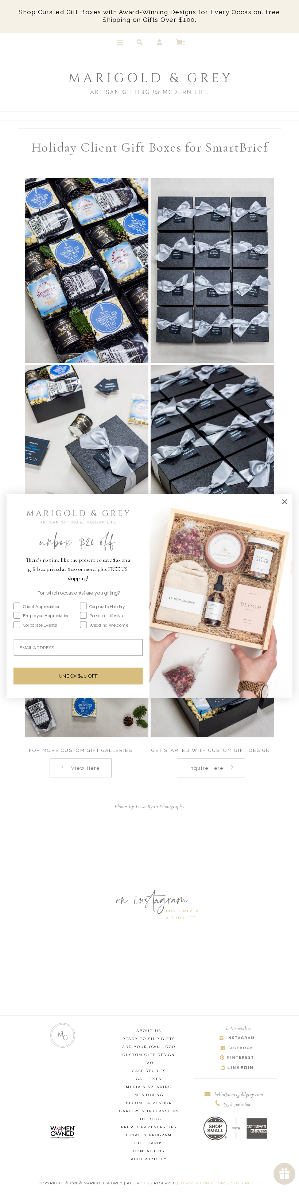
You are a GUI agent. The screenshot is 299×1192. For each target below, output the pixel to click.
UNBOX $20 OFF (78, 676)
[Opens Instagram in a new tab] (237, 1038)
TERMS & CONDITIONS (203, 1183)
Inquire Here (206, 768)
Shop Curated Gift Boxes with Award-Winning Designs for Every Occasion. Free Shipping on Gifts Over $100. (149, 15)
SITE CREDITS (245, 1183)
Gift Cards (149, 1143)
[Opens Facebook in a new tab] (237, 1048)
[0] (179, 42)
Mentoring (149, 1095)
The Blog (149, 1119)
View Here (85, 768)
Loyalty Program (149, 1135)
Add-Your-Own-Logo (148, 1047)
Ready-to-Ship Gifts (149, 1039)
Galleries (149, 1079)
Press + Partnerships (148, 1127)
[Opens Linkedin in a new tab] (237, 1068)
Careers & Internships (149, 1111)
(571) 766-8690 (238, 1104)
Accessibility (149, 1159)
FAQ (149, 1063)
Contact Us (148, 1151)
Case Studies (149, 1071)
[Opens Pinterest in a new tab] (237, 1058)
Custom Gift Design (149, 1055)
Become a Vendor (149, 1103)
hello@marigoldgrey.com (238, 1094)
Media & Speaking (149, 1087)
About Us (148, 1031)
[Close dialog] (285, 502)
